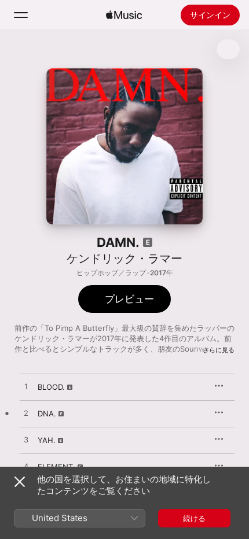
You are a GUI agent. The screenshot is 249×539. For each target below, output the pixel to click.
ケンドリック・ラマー (124, 258)
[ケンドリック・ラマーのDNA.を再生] (26, 413)
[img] (124, 15)
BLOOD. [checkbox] (51, 387)
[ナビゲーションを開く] (21, 15)
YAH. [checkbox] (47, 440)
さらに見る (219, 350)
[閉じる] (19, 482)
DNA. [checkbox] (47, 413)
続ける (194, 518)
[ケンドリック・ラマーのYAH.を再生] (26, 440)
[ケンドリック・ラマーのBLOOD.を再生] (26, 387)
